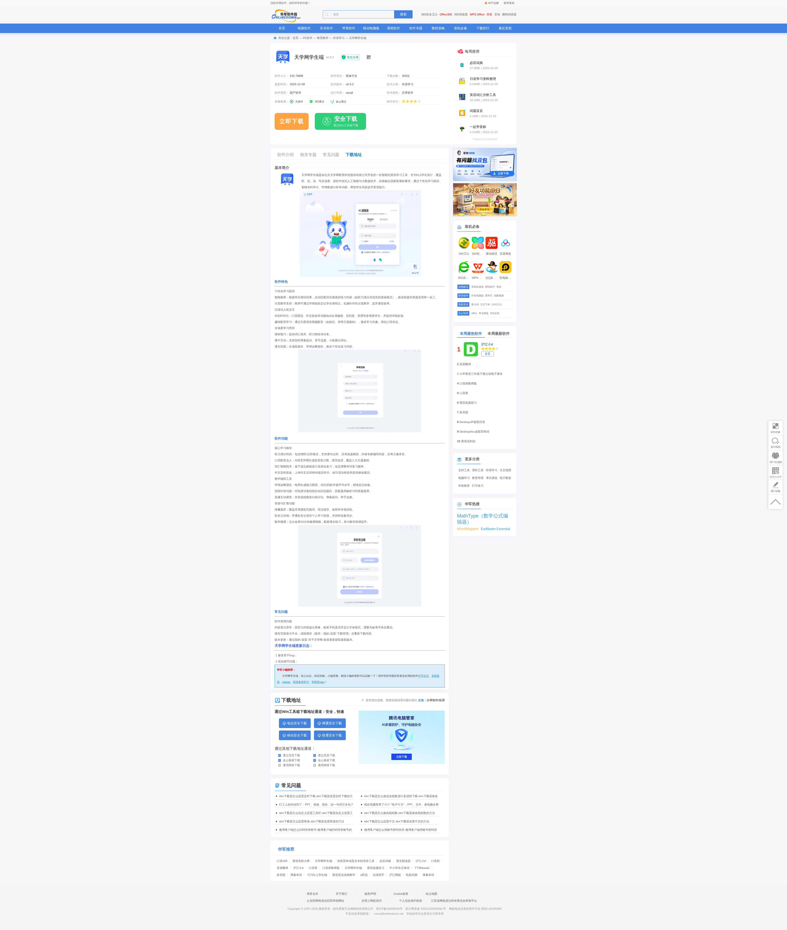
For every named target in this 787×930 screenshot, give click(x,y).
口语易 (435, 860)
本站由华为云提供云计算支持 (425, 913)
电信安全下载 (297, 723)
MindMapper (468, 529)
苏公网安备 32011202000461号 (426, 908)
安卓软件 (326, 28)
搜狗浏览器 (509, 14)
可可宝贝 (423, 675)
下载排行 (482, 28)
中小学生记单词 (399, 867)
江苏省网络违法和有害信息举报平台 (454, 900)
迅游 (498, 286)
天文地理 (505, 470)
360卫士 (464, 253)
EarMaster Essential (495, 529)
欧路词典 (411, 874)
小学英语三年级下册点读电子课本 (481, 373)
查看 (487, 353)
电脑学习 (464, 478)
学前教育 (464, 485)
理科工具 (477, 470)
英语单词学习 (301, 682)
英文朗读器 (403, 860)
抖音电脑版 (477, 295)
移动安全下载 (297, 735)
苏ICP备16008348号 (389, 908)
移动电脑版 (371, 28)
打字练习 (477, 485)
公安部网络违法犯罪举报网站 (325, 900)
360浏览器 (461, 14)
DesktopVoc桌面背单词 (474, 431)
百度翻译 (282, 867)
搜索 (403, 14)
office (474, 313)
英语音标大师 (301, 860)
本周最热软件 (471, 334)
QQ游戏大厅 (492, 277)
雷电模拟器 (506, 277)
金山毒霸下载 (291, 760)
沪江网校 (395, 874)
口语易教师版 (331, 867)
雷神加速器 (477, 286)
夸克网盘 (484, 313)
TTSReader (422, 867)
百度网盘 (505, 253)
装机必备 (460, 28)
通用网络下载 (291, 765)
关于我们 (341, 893)
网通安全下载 (332, 723)
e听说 (364, 874)
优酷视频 (499, 295)
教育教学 (323, 37)
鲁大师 (475, 304)
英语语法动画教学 (343, 874)
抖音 (489, 14)
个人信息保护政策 (410, 900)
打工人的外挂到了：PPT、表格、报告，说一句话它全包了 (316, 804)
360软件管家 (478, 253)
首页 (282, 28)
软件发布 (509, 3)
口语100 (282, 860)
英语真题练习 (375, 867)
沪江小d (421, 860)
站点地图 (431, 893)
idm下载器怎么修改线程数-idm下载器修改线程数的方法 (399, 813)
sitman (286, 682)
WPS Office (477, 14)
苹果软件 (348, 28)
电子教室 (505, 478)
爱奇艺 (488, 295)
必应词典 (385, 860)
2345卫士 (496, 304)
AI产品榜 (493, 3)
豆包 (497, 14)
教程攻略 (438, 28)
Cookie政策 (401, 893)
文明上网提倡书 (372, 900)
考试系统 (491, 478)
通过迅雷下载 (291, 755)
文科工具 (464, 470)
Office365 (446, 14)
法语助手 (378, 874)
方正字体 (485, 304)
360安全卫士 (429, 14)
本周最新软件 (499, 334)
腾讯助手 (490, 286)
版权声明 (370, 893)
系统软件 (393, 28)
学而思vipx (318, 682)
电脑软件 (304, 28)
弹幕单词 (296, 874)
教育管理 (477, 478)
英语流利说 (468, 441)
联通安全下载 (332, 735)
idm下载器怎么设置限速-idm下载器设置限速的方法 (311, 821)
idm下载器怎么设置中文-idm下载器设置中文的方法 (396, 821)
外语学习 (339, 37)
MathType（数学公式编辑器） (482, 516)
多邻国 (281, 874)
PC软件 (308, 37)
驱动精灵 (491, 253)
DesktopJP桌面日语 (472, 422)
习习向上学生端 (317, 874)
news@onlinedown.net (389, 913)
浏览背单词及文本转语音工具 (355, 860)
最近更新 (505, 28)
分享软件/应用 (436, 700)
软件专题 (415, 28)
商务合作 (312, 893)
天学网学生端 (323, 860)
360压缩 (494, 313)
